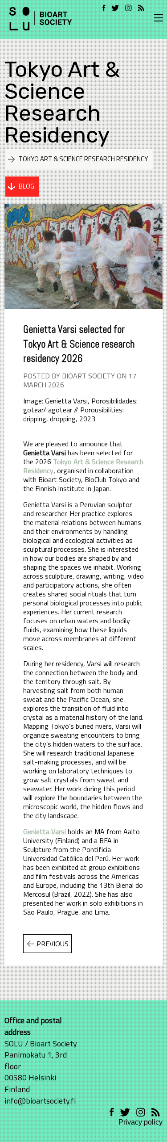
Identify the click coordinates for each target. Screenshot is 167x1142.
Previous (53, 943)
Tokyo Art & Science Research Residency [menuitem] (83, 159)
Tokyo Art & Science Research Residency (62, 101)
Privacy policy (140, 1122)
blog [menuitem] (26, 186)
